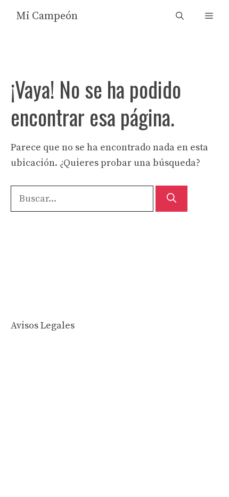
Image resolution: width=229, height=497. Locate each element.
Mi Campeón (47, 16)
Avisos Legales (43, 325)
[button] (179, 16)
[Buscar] (171, 199)
